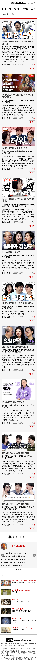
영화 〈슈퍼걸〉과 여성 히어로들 (15, 346)
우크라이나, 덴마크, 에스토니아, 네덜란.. (14, 562)
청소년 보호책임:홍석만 (17, 645)
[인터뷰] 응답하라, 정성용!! (13, 402)
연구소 (32, 9)
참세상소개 (4, 643)
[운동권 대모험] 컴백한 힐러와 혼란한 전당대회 (18, 200)
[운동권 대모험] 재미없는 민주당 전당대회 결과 (17, 42)
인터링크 (17, 9)
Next (34, 555)
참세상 (18, 3)
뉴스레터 (31, 643)
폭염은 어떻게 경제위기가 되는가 (21, 610)
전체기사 (4, 9)
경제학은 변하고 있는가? (22, 629)
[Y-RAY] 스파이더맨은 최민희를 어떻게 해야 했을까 (17, 96)
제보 (30, 3)
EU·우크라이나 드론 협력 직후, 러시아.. (13, 556)
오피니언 (25, 9)
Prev (2, 555)
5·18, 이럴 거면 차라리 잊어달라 (21, 601)
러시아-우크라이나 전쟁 (16, 546)
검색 (34, 3)
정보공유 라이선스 (26, 659)
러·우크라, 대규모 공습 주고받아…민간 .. (14, 565)
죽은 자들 (21, 591)
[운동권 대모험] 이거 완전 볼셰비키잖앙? (18, 303)
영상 (12, 14)
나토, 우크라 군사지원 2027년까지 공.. (13, 559)
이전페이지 (24, 643)
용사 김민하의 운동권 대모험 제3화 (16, 503)
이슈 (10, 9)
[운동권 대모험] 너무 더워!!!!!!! (14, 148)
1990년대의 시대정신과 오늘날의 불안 (24, 582)
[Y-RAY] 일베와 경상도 (11, 252)
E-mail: (33, 654)
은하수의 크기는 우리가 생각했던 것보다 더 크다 (24, 620)
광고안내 (17, 643)
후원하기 (11, 643)
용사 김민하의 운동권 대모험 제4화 (16, 453)
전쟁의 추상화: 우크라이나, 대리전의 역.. (14, 553)
